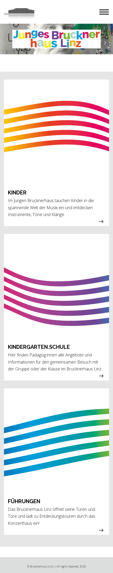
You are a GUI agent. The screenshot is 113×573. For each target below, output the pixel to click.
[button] (104, 12)
